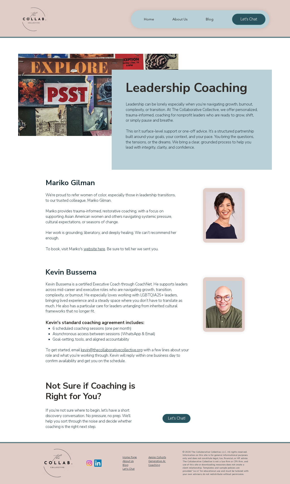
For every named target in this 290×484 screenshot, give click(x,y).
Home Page (130, 457)
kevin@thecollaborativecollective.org (112, 350)
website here (94, 249)
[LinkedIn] (98, 463)
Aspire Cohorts (157, 457)
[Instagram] (89, 463)
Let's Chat (129, 468)
